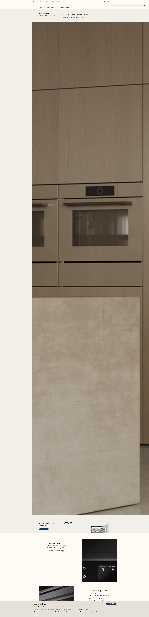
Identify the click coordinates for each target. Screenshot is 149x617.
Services (46, 1)
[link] (105, 2)
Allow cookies (111, 603)
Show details (36, 614)
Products (41, 1)
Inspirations (57, 1)
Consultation (51, 1)
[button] (99, 527)
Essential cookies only (111, 606)
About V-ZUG (63, 1)
